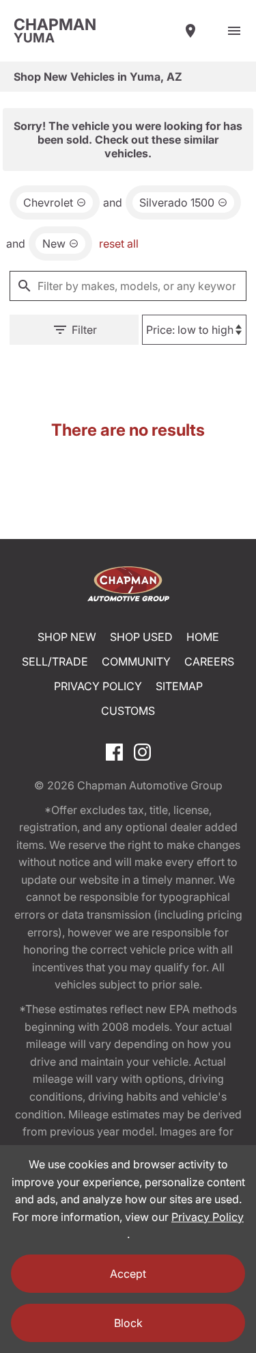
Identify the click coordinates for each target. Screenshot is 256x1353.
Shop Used (141, 637)
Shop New (67, 637)
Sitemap (179, 686)
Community (136, 661)
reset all (119, 243)
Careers (209, 661)
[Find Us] (190, 31)
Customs (128, 711)
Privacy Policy (98, 686)
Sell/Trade (55, 661)
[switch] (234, 31)
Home (202, 637)
